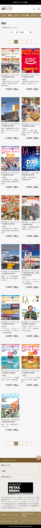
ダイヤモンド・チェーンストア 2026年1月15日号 (10, 223)
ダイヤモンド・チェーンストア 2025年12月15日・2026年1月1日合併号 (30, 273)
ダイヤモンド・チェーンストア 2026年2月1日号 (10, 174)
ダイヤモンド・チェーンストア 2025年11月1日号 (30, 372)
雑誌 (10, 15)
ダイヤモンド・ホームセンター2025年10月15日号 (10, 421)
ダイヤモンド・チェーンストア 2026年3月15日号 (10, 76)
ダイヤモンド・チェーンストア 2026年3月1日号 (30, 76)
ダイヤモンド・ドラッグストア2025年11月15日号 (30, 323)
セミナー (34, 15)
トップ (3, 15)
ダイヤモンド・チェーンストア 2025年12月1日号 (10, 323)
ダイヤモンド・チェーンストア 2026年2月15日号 (30, 125)
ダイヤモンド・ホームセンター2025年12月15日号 (10, 272)
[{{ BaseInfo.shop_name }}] (7, 8)
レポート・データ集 (21, 15)
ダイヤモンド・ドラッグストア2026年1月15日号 (30, 174)
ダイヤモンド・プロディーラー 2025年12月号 (30, 223)
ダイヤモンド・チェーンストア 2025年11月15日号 (10, 372)
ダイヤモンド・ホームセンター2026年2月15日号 (10, 125)
